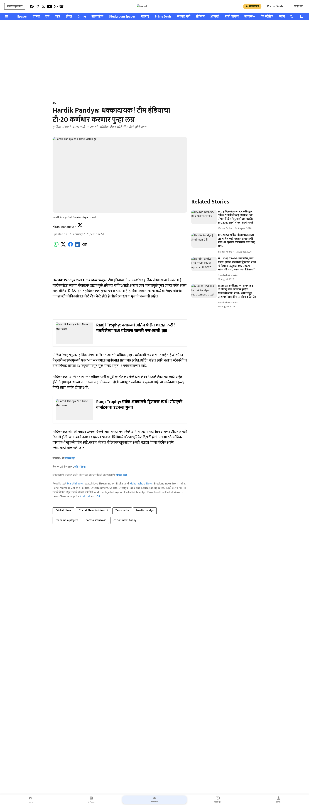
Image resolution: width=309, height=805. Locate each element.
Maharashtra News (141, 483)
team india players (67, 520)
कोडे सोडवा (80, 466)
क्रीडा (69, 16)
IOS (98, 496)
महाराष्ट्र (145, 16)
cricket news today (125, 520)
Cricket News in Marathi (93, 510)
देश (47, 16)
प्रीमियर (200, 16)
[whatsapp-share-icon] (56, 246)
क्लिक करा (121, 475)
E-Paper (91, 802)
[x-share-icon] (63, 246)
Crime (82, 16)
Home (30, 802)
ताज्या (36, 16)
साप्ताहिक (97, 16)
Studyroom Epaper (122, 16)
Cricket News (63, 510)
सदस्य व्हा (70, 458)
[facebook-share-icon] (70, 246)
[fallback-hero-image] (204, 217)
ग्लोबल (283, 16)
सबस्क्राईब (254, 6)
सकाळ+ (278, 802)
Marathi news (75, 483)
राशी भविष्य (232, 16)
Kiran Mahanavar (64, 227)
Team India (122, 510)
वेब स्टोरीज (267, 16)
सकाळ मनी (183, 16)
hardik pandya (145, 510)
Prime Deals (275, 6)
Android (85, 496)
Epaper (22, 16)
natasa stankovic (96, 520)
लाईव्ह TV (217, 802)
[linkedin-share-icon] (77, 246)
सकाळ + (249, 16)
